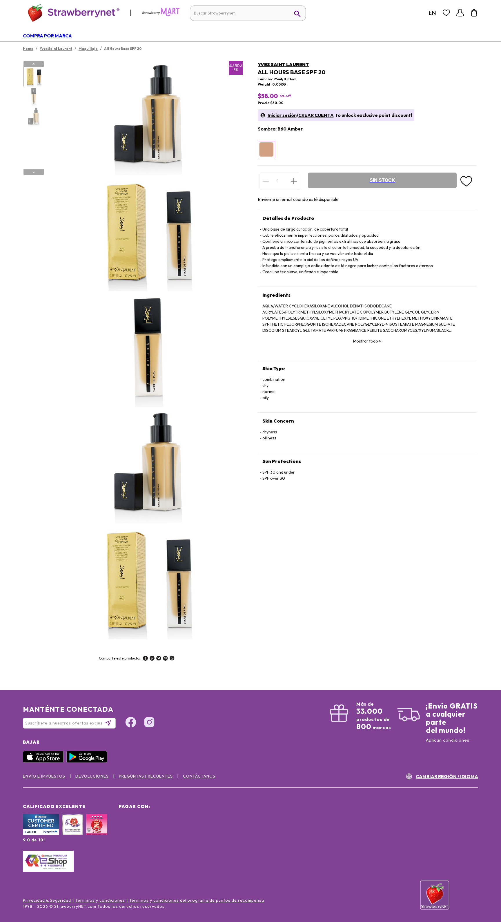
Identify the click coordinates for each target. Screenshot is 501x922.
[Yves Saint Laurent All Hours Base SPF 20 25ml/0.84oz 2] (33, 97)
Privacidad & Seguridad (47, 900)
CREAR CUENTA (316, 115)
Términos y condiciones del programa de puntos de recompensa (196, 900)
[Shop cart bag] (474, 13)
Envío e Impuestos (44, 776)
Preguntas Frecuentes (146, 776)
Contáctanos (199, 776)
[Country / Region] (432, 13)
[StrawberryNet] (71, 12)
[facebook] (145, 658)
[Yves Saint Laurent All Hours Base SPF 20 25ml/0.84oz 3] (33, 117)
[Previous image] (33, 64)
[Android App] (88, 761)
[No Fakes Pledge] (96, 831)
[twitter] (158, 658)
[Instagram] (149, 723)
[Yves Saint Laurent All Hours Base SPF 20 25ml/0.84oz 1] (33, 77)
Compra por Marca (47, 36)
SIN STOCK (382, 180)
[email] (165, 658)
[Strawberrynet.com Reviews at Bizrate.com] (41, 833)
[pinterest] (152, 658)
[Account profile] (460, 13)
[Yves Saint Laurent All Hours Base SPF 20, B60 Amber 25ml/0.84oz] (266, 149)
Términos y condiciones (100, 900)
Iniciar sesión (282, 115)
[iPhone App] (44, 761)
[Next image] (33, 172)
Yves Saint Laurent (283, 64)
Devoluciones (92, 776)
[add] (294, 181)
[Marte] (160, 15)
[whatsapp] (172, 658)
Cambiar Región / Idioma (447, 776)
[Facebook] (130, 723)
